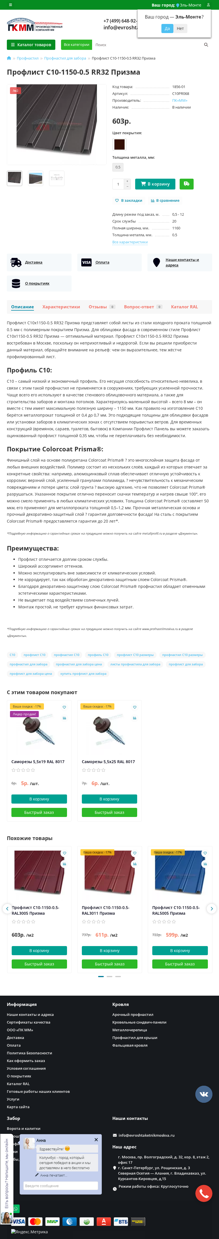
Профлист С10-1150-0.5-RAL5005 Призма (176, 910)
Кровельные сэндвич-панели (139, 1022)
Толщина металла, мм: (133, 157)
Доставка (15, 1037)
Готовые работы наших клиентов (38, 1091)
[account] (208, 5)
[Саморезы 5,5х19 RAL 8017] (39, 730)
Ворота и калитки (23, 1128)
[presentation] (7, 909)
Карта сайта (18, 1106)
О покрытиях (19, 1076)
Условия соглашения (26, 1068)
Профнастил (27, 58)
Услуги (13, 1099)
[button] (101, 976)
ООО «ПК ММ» (20, 1029)
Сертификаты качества (28, 1022)
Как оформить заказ (26, 1060)
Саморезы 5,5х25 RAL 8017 (108, 761)
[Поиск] (206, 45)
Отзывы (101, 307)
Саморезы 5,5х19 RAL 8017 (37, 761)
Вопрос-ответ (142, 307)
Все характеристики (130, 241)
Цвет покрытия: (127, 132)
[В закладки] (64, 707)
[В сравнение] (64, 718)
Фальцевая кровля (129, 1045)
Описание (22, 307)
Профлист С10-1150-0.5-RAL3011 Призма (105, 910)
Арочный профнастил (132, 1014)
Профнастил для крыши (134, 1037)
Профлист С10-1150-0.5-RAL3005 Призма (35, 910)
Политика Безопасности (29, 1052)
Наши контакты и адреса (30, 1014)
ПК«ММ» (179, 100)
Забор (13, 1118)
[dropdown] (10, 5)
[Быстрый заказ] (187, 184)
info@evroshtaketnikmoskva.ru (147, 1135)
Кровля (120, 1004)
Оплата (14, 1045)
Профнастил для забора (65, 58)
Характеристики (61, 307)
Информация (22, 1004)
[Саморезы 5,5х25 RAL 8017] (109, 730)
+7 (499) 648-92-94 (123, 21)
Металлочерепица (129, 1029)
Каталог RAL (184, 307)
